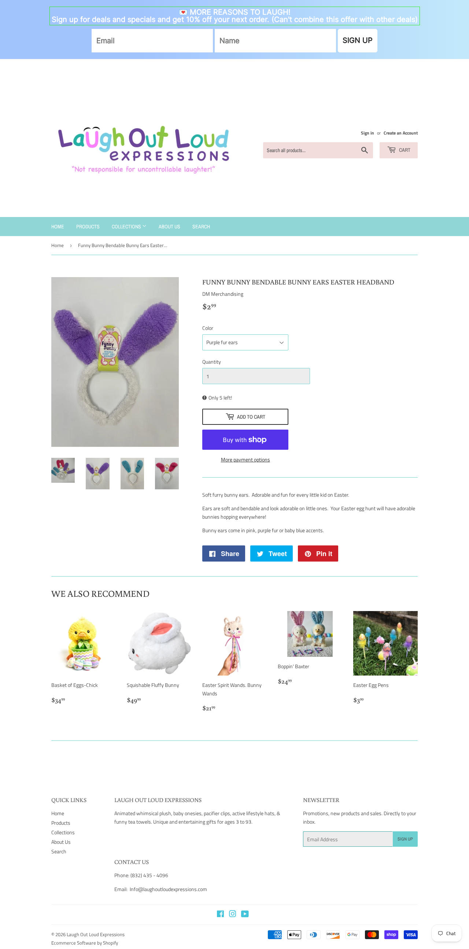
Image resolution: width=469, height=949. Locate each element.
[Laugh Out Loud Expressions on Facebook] (220, 915)
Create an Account (401, 133)
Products (88, 226)
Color (207, 328)
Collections (127, 226)
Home (57, 226)
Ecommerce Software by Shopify (84, 942)
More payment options (245, 459)
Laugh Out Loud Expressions (96, 934)
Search (201, 226)
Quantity (211, 361)
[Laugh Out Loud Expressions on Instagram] (232, 915)
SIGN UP (358, 40)
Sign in (367, 133)
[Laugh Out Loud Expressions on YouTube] (245, 915)
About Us (169, 226)
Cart (404, 150)
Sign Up (405, 839)
